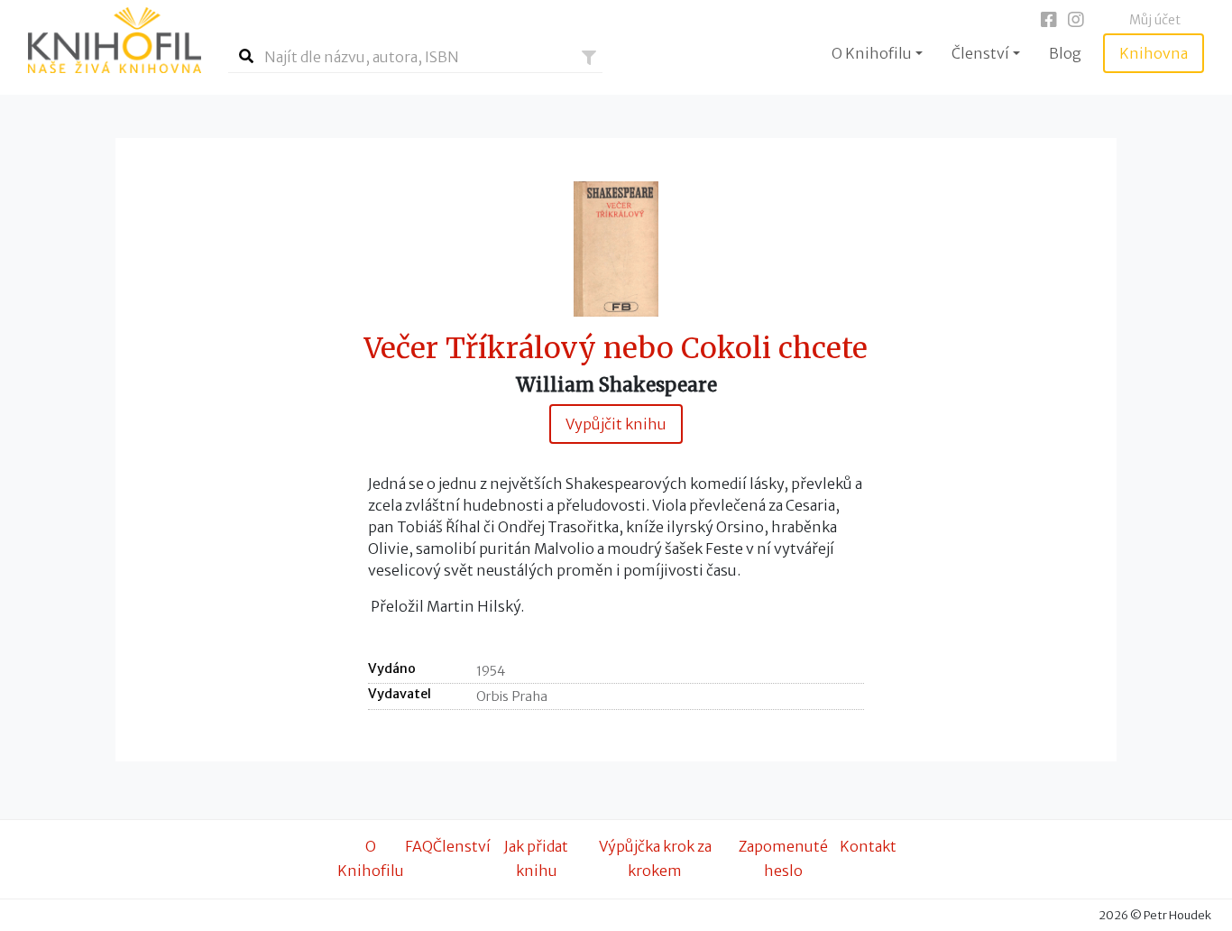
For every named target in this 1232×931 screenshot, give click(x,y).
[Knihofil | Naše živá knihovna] (114, 40)
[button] (588, 58)
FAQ (419, 846)
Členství (462, 846)
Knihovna (1153, 53)
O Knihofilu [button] (872, 53)
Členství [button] (980, 53)
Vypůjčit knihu (616, 424)
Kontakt (868, 846)
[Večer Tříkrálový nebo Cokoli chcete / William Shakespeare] (616, 248)
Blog (1065, 53)
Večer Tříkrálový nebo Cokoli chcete (616, 348)
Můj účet (1155, 20)
